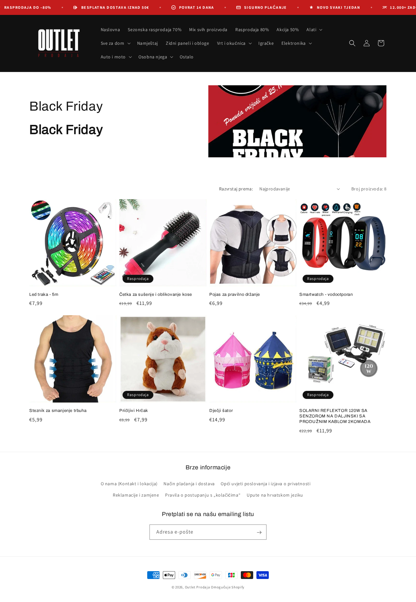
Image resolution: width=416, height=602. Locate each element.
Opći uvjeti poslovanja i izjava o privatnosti (265, 484)
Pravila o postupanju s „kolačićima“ (202, 495)
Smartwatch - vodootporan (326, 294)
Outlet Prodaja (197, 587)
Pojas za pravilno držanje (234, 294)
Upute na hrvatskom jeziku (275, 495)
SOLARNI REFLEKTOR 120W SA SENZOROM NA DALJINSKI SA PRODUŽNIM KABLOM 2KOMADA (334, 416)
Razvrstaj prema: (236, 189)
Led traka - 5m (43, 294)
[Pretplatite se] (259, 532)
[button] (314, 29)
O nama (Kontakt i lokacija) (129, 484)
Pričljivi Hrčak (133, 410)
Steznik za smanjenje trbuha (57, 410)
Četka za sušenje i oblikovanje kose (155, 294)
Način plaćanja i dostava (188, 484)
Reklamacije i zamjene (136, 495)
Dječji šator (221, 410)
